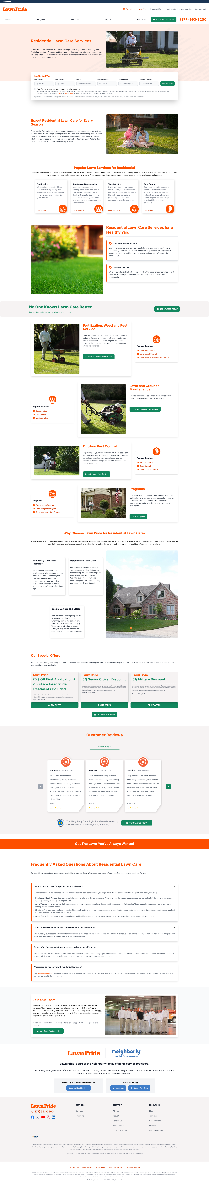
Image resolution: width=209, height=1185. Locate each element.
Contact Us (117, 1121)
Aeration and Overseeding (85, 184)
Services (79, 1111)
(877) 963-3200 (44, 1111)
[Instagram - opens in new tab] (48, 1117)
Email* (78, 79)
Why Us (116, 1111)
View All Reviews (104, 747)
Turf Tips (153, 1116)
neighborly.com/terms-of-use (66, 697)
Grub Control (145, 466)
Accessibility (100, 1167)
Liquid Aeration (42, 418)
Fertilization (42, 184)
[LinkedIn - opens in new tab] (53, 1117)
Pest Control (150, 184)
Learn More (41, 210)
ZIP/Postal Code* (145, 79)
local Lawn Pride (44, 973)
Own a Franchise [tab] (185, 9)
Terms (59, 93)
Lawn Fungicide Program (46, 508)
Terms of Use (74, 1167)
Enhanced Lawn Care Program (48, 512)
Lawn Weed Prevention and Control (154, 357)
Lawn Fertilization (147, 350)
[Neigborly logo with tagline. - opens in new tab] (126, 1053)
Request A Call (167, 83)
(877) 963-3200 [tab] (193, 19)
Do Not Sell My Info (115, 1167)
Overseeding (41, 414)
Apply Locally (118, 1126)
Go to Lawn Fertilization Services (98, 357)
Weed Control (114, 184)
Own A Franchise (156, 1130)
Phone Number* (103, 79)
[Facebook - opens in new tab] (32, 1117)
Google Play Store (140, 1088)
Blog (151, 1111)
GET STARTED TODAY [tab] (165, 19)
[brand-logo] (83, 1053)
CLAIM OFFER (54, 705)
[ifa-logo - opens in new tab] (35, 1136)
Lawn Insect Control (148, 354)
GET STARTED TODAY (169, 309)
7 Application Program (45, 505)
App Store (120, 1088)
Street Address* (124, 79)
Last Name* (59, 79)
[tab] (135, 9)
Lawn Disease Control (149, 469)
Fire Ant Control (146, 462)
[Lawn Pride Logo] (49, 1106)
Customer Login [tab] (200, 9)
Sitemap (152, 1126)
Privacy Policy (68, 93)
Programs (80, 1116)
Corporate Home (120, 1130)
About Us (116, 1116)
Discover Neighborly (77, 1088)
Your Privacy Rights (133, 1167)
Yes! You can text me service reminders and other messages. (59, 89)
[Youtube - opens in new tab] (43, 1117)
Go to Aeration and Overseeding (145, 409)
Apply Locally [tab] (171, 9)
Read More (55, 799)
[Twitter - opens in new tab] (38, 1117)
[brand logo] (15, 9)
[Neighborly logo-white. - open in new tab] (7, 2)
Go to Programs (138, 517)
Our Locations (155, 1121)
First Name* (38, 79)
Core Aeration (41, 411)
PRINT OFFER (104, 705)
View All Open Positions (46, 1031)
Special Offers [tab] (157, 9)
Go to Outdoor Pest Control (96, 474)
